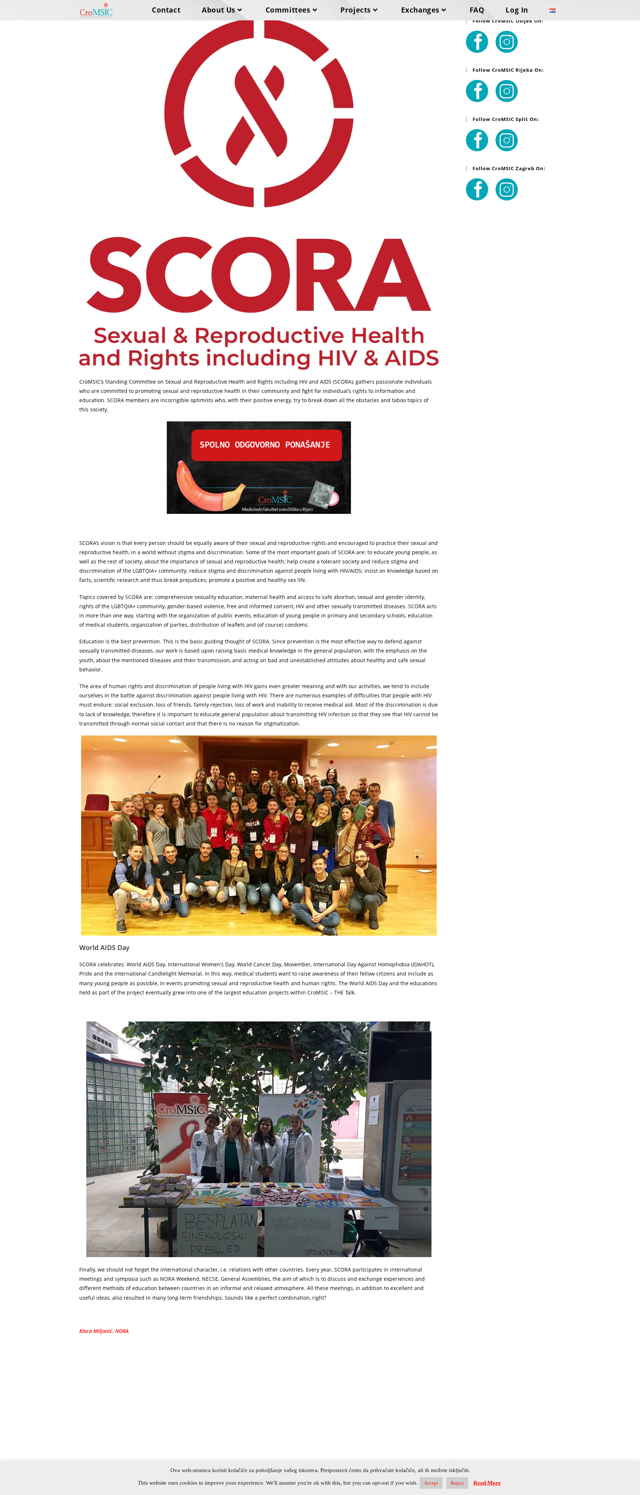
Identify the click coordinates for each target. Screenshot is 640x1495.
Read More (487, 1483)
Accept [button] (431, 1483)
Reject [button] (457, 1483)
